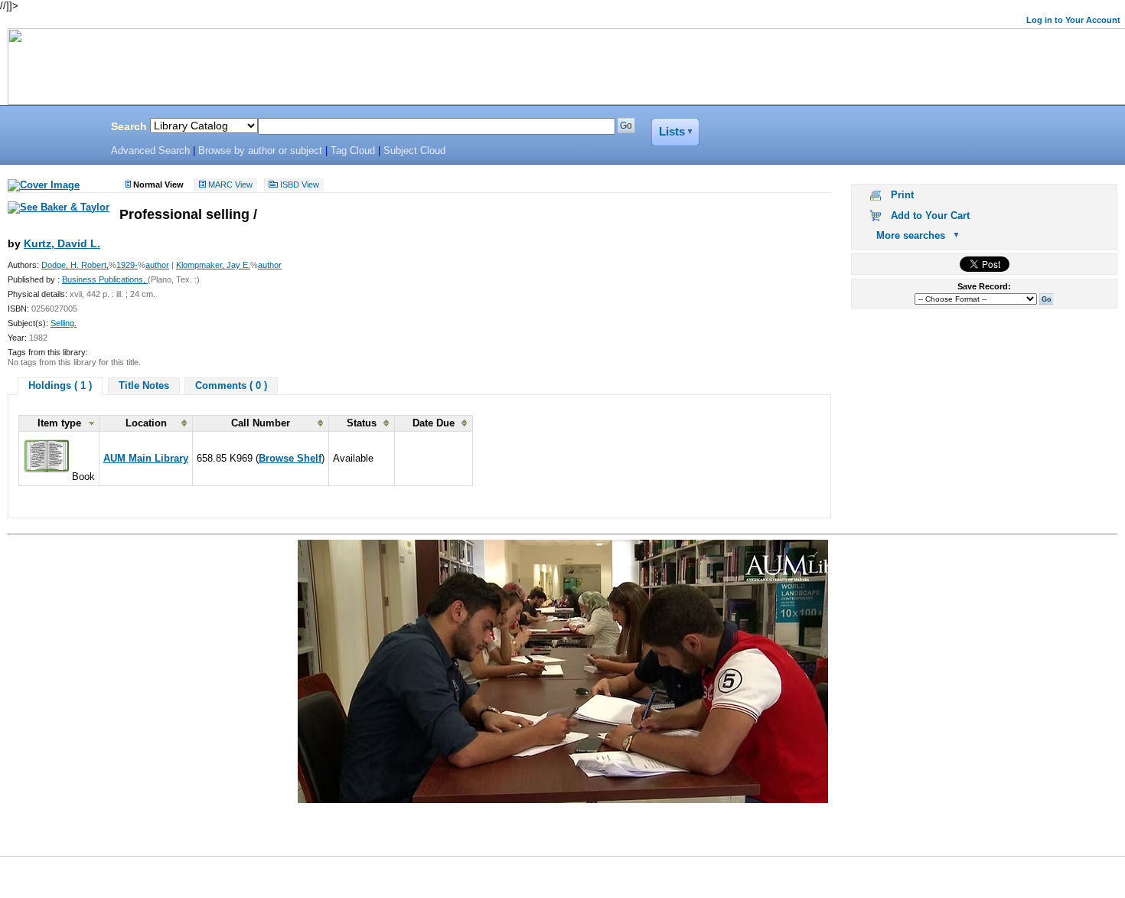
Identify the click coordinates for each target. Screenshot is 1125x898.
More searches (910, 235)
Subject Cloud (414, 150)
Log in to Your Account (1073, 19)
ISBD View (299, 185)
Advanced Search (150, 150)
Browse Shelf (290, 458)
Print (902, 195)
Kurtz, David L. (62, 243)
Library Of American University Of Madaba (51, 128)
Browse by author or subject (260, 150)
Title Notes (144, 385)
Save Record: (984, 286)
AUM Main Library (145, 458)
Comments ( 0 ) (231, 385)
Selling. (64, 323)
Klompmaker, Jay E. (213, 264)
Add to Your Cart (930, 215)
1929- (127, 264)
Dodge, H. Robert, (75, 264)
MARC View (230, 185)
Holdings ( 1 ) (60, 385)
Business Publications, (105, 279)
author (157, 264)
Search (129, 126)
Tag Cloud (353, 150)
